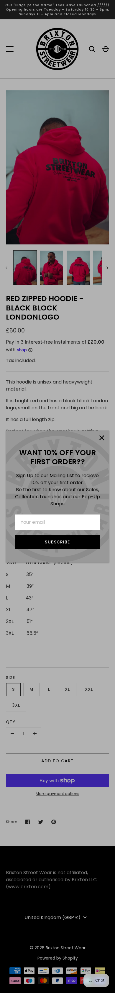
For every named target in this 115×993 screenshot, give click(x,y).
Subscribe (57, 542)
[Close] (101, 437)
